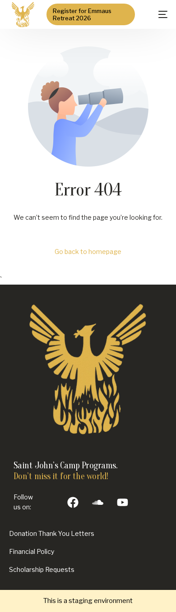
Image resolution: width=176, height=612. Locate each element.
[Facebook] (73, 502)
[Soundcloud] (98, 502)
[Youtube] (122, 502)
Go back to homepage (88, 251)
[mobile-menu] (155, 14)
